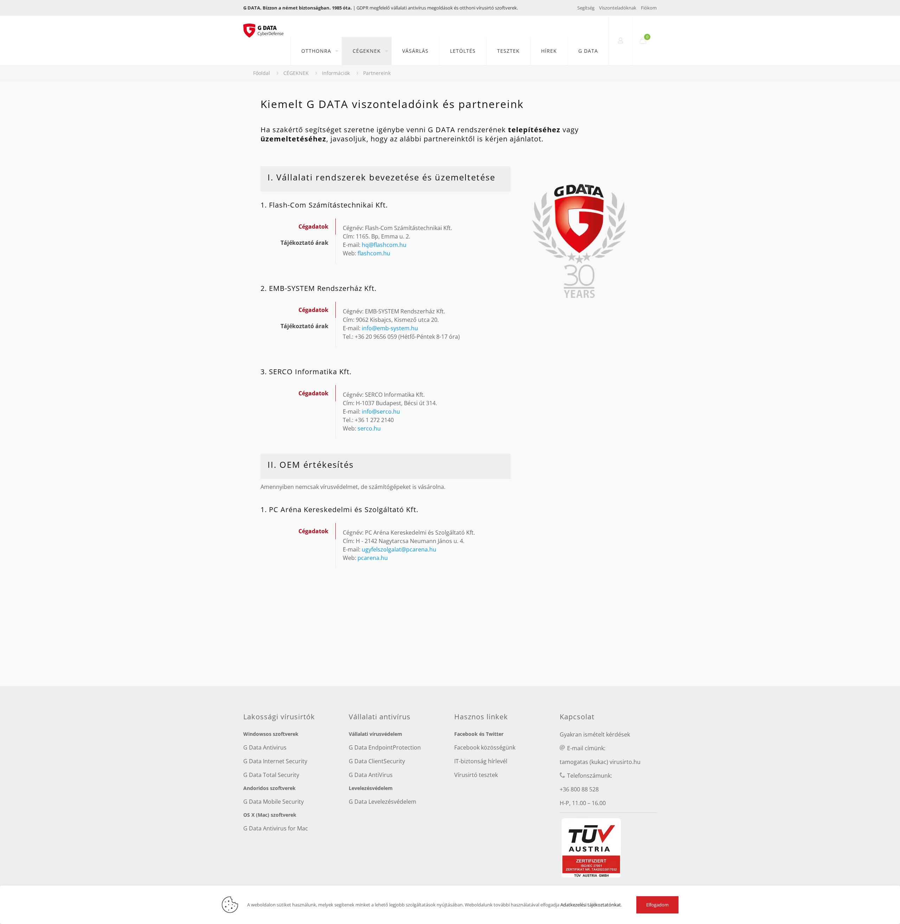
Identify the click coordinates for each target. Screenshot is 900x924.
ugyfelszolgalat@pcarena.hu (399, 549)
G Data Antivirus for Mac (275, 828)
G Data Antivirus (265, 747)
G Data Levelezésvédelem (382, 801)
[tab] (298, 226)
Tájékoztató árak (304, 243)
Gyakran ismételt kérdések (595, 734)
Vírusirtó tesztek (476, 775)
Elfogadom (657, 904)
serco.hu (369, 428)
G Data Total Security (271, 775)
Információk (336, 73)
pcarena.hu (373, 558)
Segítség (585, 8)
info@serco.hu (381, 411)
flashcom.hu (374, 253)
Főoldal (261, 73)
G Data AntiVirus (371, 775)
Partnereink (377, 73)
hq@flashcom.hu (384, 245)
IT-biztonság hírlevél (480, 761)
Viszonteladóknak (617, 8)
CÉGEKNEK (296, 73)
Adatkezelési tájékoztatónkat (590, 904)
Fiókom (649, 8)
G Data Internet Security (275, 761)
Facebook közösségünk (484, 747)
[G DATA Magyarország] (267, 26)
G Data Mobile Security (273, 801)
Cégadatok (313, 226)
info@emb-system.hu (390, 328)
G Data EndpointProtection (385, 747)
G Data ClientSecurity (377, 761)
